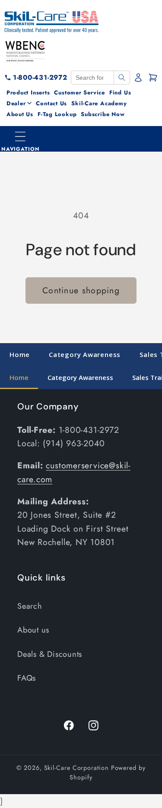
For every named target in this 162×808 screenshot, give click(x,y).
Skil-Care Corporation (76, 767)
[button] (20, 139)
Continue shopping (81, 290)
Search (29, 606)
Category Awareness (85, 354)
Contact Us (51, 103)
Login (139, 77)
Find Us (120, 92)
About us (33, 630)
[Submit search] (122, 77)
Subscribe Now (102, 114)
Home (20, 354)
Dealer (16, 103)
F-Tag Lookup (57, 114)
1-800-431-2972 (40, 77)
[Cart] (153, 77)
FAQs (26, 678)
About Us (19, 114)
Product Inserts (28, 92)
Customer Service (79, 92)
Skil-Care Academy (99, 103)
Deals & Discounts (49, 654)
